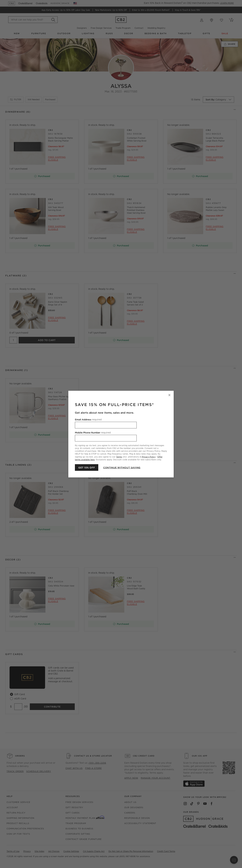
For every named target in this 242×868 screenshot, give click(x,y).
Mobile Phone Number (93, 432)
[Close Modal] (169, 395)
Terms (119, 456)
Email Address (88, 419)
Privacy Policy (148, 456)
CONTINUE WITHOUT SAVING (121, 467)
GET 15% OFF (86, 467)
